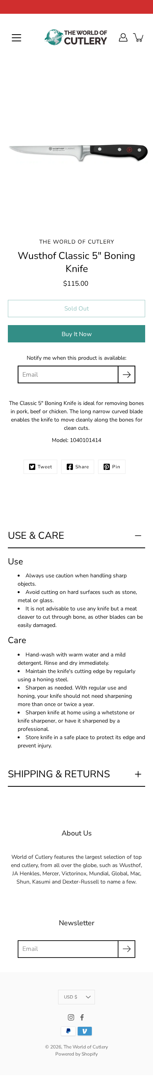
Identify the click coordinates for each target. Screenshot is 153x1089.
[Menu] (16, 38)
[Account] (123, 37)
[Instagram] (71, 1017)
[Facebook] (82, 1017)
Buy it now (77, 334)
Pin (116, 467)
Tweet (45, 467)
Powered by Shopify (76, 1054)
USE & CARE (36, 535)
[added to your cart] (139, 37)
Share (82, 467)
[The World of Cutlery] (76, 37)
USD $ (70, 997)
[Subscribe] (126, 374)
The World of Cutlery (86, 1047)
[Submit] (126, 949)
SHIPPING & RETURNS (59, 774)
